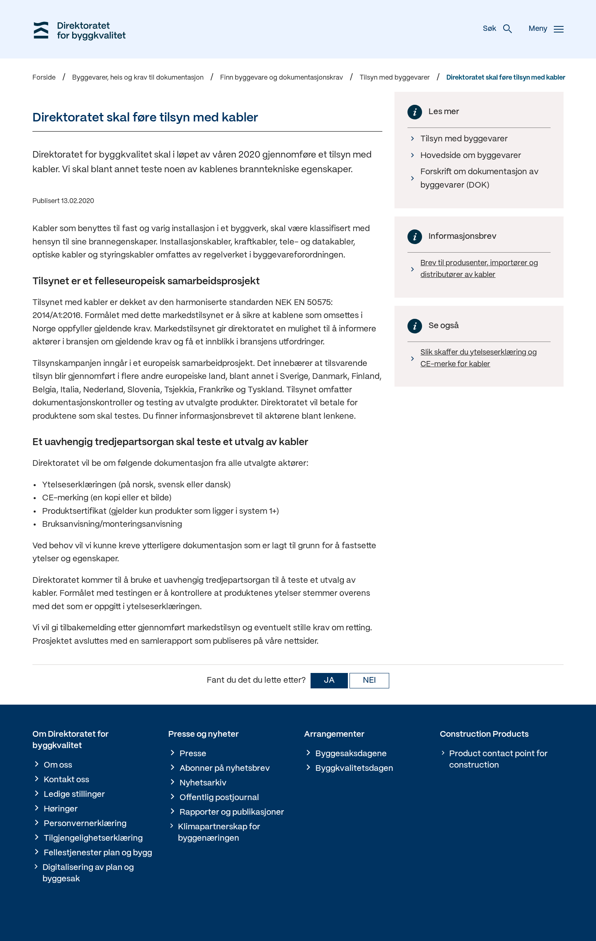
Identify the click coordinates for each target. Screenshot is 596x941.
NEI (369, 680)
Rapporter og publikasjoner (232, 812)
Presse (193, 754)
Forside (44, 78)
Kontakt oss (66, 780)
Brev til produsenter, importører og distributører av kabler (479, 269)
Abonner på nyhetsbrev (225, 768)
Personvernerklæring (85, 824)
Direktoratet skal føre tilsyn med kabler (505, 78)
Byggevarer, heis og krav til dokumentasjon (138, 78)
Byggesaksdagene (351, 754)
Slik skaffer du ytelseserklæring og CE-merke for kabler (478, 358)
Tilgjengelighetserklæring (93, 838)
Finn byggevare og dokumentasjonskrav (281, 78)
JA (329, 680)
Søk (489, 29)
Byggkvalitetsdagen (354, 768)
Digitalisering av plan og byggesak (88, 873)
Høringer (61, 809)
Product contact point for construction (498, 759)
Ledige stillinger (74, 794)
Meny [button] (538, 29)
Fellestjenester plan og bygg (98, 853)
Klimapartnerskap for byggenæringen (219, 832)
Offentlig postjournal (219, 798)
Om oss (58, 765)
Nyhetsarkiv (203, 783)
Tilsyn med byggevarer (395, 78)
